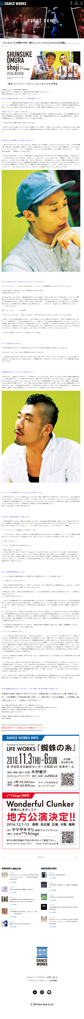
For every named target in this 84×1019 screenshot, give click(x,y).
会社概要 (53, 980)
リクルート (30, 977)
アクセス (41, 977)
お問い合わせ (52, 977)
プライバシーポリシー (38, 980)
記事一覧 (41, 857)
